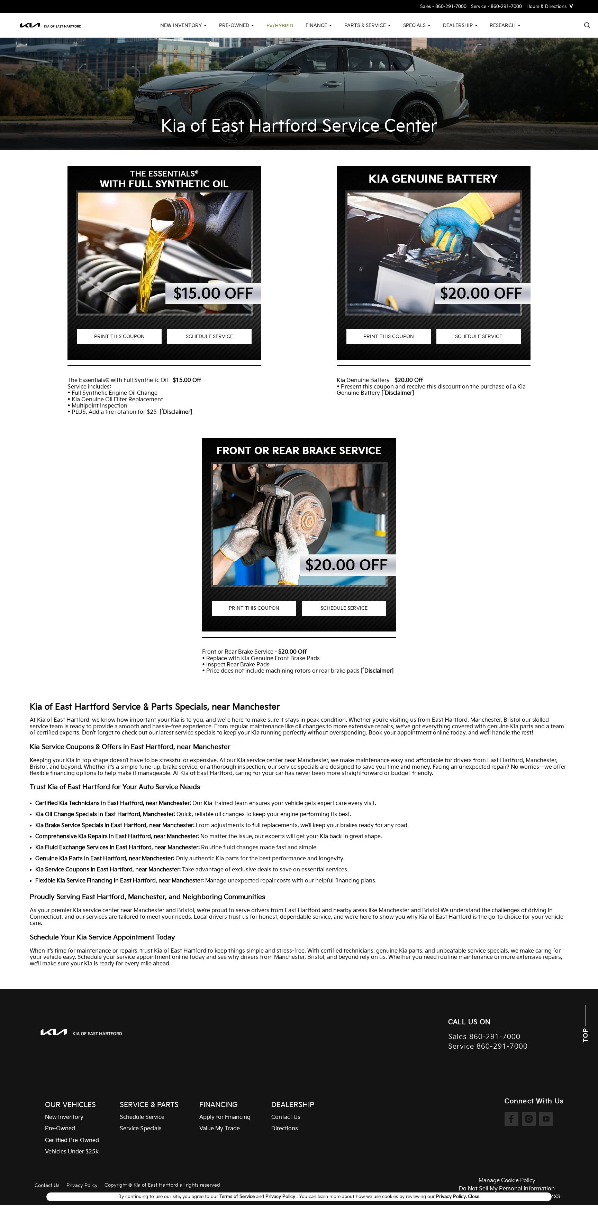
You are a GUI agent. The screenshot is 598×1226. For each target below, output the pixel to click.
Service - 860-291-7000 (496, 6)
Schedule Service (209, 336)
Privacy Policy (82, 1185)
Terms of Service (237, 1196)
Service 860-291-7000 (488, 1047)
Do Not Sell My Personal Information (507, 1189)
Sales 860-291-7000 (484, 1037)
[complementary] (577, 1205)
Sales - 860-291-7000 (443, 6)
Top (585, 1034)
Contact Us (47, 1185)
